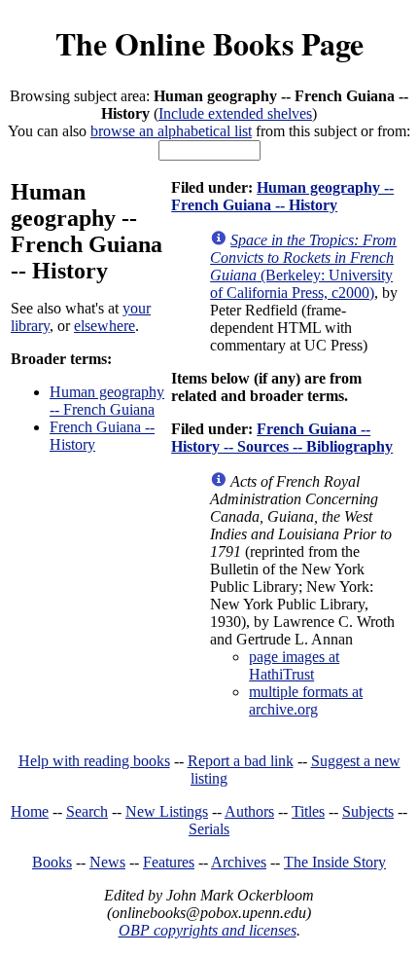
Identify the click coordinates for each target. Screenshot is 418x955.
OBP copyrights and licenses (207, 930)
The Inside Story (335, 862)
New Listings (166, 811)
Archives (238, 862)
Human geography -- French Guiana (107, 401)
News (107, 862)
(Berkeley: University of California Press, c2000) (303, 266)
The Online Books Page (209, 43)
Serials (209, 829)
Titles (308, 811)
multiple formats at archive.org (306, 700)
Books (52, 862)
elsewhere (104, 325)
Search (87, 811)
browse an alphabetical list (171, 131)
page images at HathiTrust (294, 665)
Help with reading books (94, 761)
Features (168, 862)
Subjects (368, 811)
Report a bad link (241, 761)
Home (30, 811)
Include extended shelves (235, 113)
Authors (249, 811)
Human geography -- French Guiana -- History (282, 196)
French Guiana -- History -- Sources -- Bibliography (282, 438)
